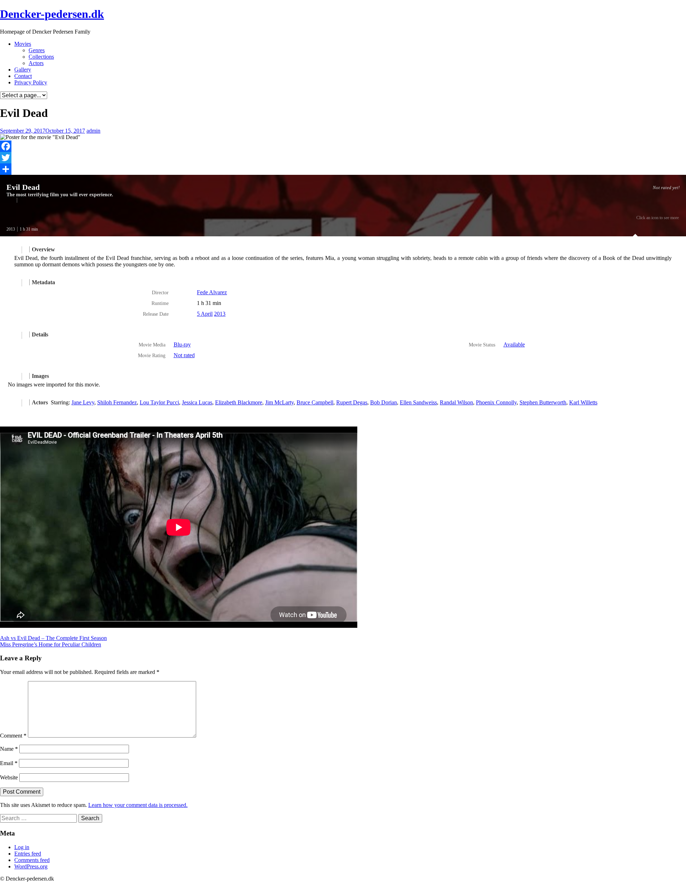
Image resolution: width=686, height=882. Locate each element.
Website (9, 777)
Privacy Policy (30, 82)
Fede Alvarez (212, 292)
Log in (21, 847)
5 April (205, 314)
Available (514, 344)
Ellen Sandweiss (418, 402)
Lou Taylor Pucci (159, 402)
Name (9, 749)
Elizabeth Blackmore (238, 402)
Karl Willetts (583, 402)
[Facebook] (343, 146)
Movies (22, 44)
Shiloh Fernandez (117, 402)
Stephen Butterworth (543, 402)
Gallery (22, 69)
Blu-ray (182, 344)
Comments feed (32, 860)
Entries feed (27, 854)
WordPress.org (31, 866)
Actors (36, 63)
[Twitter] (343, 157)
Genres (37, 50)
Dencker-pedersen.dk (52, 14)
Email (9, 763)
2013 (10, 229)
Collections (41, 57)
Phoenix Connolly (496, 402)
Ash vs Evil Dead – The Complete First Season (53, 638)
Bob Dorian (383, 402)
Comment (13, 736)
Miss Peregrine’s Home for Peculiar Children (50, 644)
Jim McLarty (279, 402)
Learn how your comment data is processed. (138, 805)
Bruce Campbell (315, 402)
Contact (23, 76)
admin (93, 131)
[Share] (343, 169)
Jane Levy (82, 402)
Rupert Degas (351, 402)
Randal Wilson (456, 402)
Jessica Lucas (197, 402)
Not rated (184, 355)
